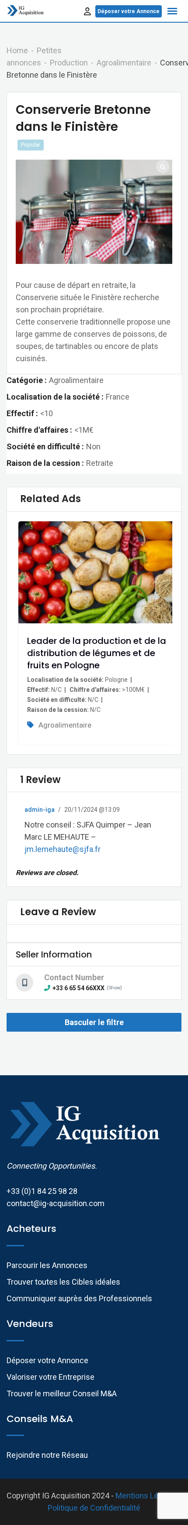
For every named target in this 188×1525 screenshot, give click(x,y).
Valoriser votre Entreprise (50, 1376)
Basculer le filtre (94, 1022)
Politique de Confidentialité (94, 1507)
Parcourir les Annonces (47, 1265)
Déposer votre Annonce (128, 11)
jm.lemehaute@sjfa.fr (62, 849)
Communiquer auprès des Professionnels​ (79, 1298)
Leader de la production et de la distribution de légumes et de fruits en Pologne (96, 653)
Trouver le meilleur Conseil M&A (62, 1393)
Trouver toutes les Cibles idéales (63, 1281)
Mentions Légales (146, 1495)
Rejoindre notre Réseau (47, 1455)
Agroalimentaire (64, 725)
